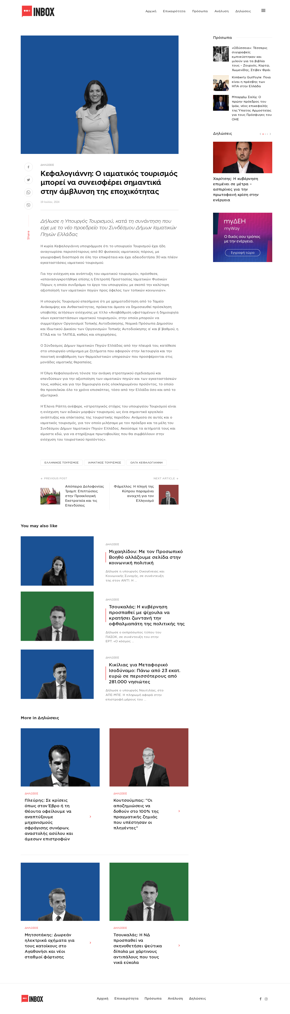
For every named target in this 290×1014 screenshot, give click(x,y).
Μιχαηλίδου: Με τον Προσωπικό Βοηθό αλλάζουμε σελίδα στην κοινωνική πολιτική (146, 557)
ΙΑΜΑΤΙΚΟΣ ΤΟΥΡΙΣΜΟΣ (104, 462)
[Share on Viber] (28, 206)
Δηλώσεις (243, 11)
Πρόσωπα (200, 11)
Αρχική (150, 11)
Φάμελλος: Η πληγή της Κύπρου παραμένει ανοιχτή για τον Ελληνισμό (134, 494)
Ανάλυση (221, 11)
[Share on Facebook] (28, 167)
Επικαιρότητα (174, 11)
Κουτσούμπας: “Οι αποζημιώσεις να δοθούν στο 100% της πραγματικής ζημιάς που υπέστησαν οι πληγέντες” (136, 814)
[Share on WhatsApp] (28, 193)
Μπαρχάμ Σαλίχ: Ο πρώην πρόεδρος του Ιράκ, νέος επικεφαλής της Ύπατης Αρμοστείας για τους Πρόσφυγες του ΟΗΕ (252, 108)
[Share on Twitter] (28, 180)
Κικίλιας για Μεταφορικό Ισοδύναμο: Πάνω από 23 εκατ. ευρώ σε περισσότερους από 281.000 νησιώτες (144, 673)
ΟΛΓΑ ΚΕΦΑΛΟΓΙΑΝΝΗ (146, 462)
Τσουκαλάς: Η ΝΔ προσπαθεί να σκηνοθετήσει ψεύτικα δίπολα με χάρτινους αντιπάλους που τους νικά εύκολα (137, 949)
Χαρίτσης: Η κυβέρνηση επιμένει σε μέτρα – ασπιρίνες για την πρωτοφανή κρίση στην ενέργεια (236, 189)
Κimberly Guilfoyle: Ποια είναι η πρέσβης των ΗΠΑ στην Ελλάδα (251, 82)
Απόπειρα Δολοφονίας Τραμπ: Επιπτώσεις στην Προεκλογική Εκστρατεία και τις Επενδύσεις (84, 496)
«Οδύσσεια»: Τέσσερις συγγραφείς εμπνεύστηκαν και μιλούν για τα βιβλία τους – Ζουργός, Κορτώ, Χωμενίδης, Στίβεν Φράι (251, 59)
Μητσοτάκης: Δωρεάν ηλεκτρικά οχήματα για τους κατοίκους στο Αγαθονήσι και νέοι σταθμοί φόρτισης (50, 946)
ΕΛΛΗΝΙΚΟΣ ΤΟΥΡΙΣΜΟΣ (61, 462)
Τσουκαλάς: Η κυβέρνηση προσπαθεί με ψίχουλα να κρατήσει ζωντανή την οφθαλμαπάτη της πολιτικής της (147, 615)
